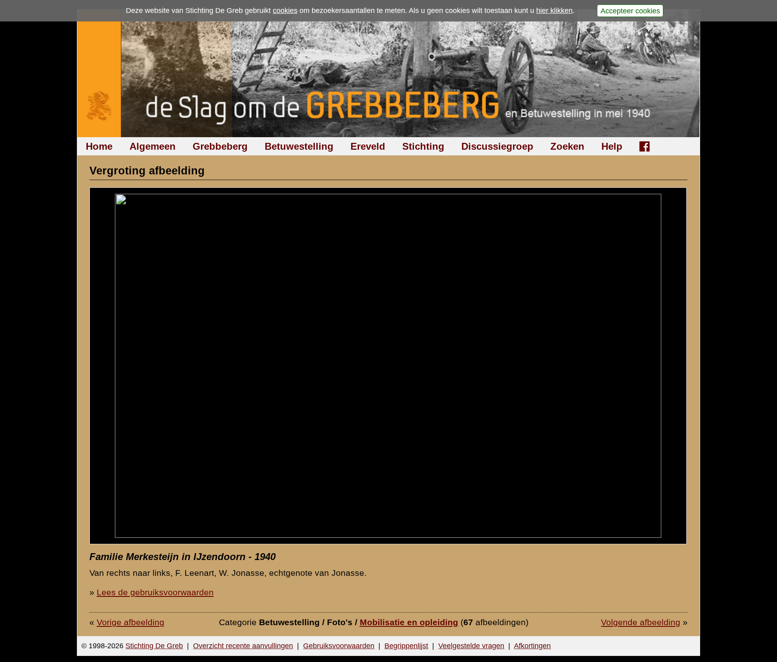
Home (99, 146)
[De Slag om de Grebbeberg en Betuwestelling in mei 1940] (388, 73)
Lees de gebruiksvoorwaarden (155, 592)
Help (611, 146)
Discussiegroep (497, 146)
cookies (285, 10)
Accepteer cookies (630, 10)
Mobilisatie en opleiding (409, 622)
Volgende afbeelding (640, 622)
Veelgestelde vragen (471, 646)
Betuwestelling (299, 146)
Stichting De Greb (154, 646)
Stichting (423, 146)
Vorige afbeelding (130, 622)
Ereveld (367, 146)
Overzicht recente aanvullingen (243, 646)
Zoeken (567, 146)
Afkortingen (532, 646)
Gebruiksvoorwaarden (338, 646)
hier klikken (554, 10)
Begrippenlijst (406, 646)
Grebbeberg (220, 146)
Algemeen (153, 146)
